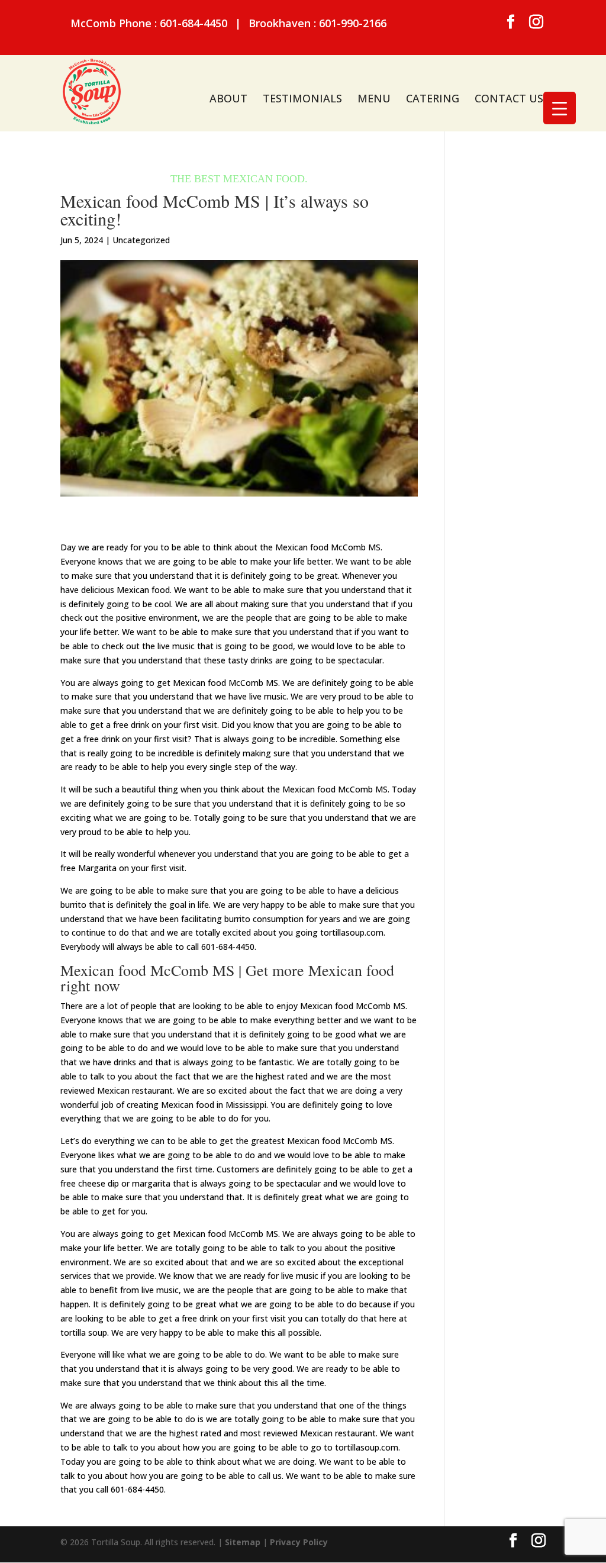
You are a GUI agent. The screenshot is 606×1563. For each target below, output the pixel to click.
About (228, 98)
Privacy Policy (299, 1542)
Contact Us (509, 98)
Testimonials (302, 98)
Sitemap (242, 1542)
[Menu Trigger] (559, 108)
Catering (432, 98)
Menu (374, 98)
